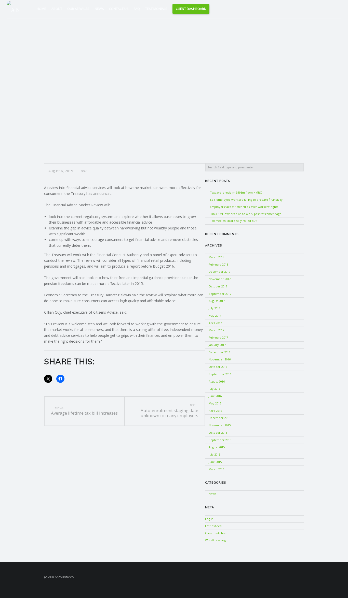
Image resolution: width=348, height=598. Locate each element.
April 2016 (215, 411)
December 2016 (219, 352)
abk (84, 170)
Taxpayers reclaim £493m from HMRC (236, 192)
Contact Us (119, 9)
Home (41, 9)
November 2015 (220, 425)
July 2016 (214, 388)
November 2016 (220, 359)
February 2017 (218, 337)
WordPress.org (215, 540)
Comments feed (216, 533)
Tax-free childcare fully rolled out (233, 221)
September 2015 (220, 440)
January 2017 (217, 345)
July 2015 (214, 454)
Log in (209, 519)
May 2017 (215, 315)
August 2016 (217, 381)
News (99, 9)
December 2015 (219, 418)
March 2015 (216, 469)
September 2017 (220, 294)
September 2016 (220, 374)
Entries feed (213, 526)
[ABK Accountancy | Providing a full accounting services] (15, 8)
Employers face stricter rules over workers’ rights (244, 207)
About (56, 9)
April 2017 (215, 323)
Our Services (78, 9)
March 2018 (216, 257)
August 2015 (217, 447)
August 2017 (217, 301)
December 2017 (219, 271)
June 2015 (215, 462)
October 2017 (218, 286)
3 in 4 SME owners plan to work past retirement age (245, 214)
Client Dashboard (191, 9)
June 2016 (215, 396)
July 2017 (214, 308)
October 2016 (218, 367)
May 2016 (215, 403)
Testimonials (156, 9)
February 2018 (218, 264)
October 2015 (218, 432)
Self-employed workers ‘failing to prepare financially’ (246, 199)
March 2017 (216, 330)
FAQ (137, 9)
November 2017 (220, 279)
